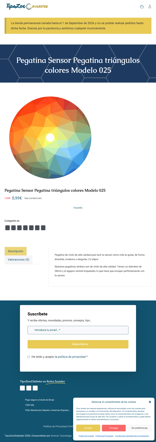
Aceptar (88, 428)
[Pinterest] (37, 228)
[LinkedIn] (25, 228)
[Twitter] (13, 228)
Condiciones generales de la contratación (132, 436)
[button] (149, 401)
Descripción (15, 251)
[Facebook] (8, 228)
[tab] (16, 251)
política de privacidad (72, 357)
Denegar (114, 428)
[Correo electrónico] (43, 228)
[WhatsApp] (31, 228)
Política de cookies (86, 436)
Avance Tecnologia (61, 436)
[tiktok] (28, 388)
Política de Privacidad (104, 436)
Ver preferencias (139, 428)
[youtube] (35, 388)
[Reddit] (19, 228)
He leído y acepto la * (59, 357)
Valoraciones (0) (18, 259)
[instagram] (22, 388)
